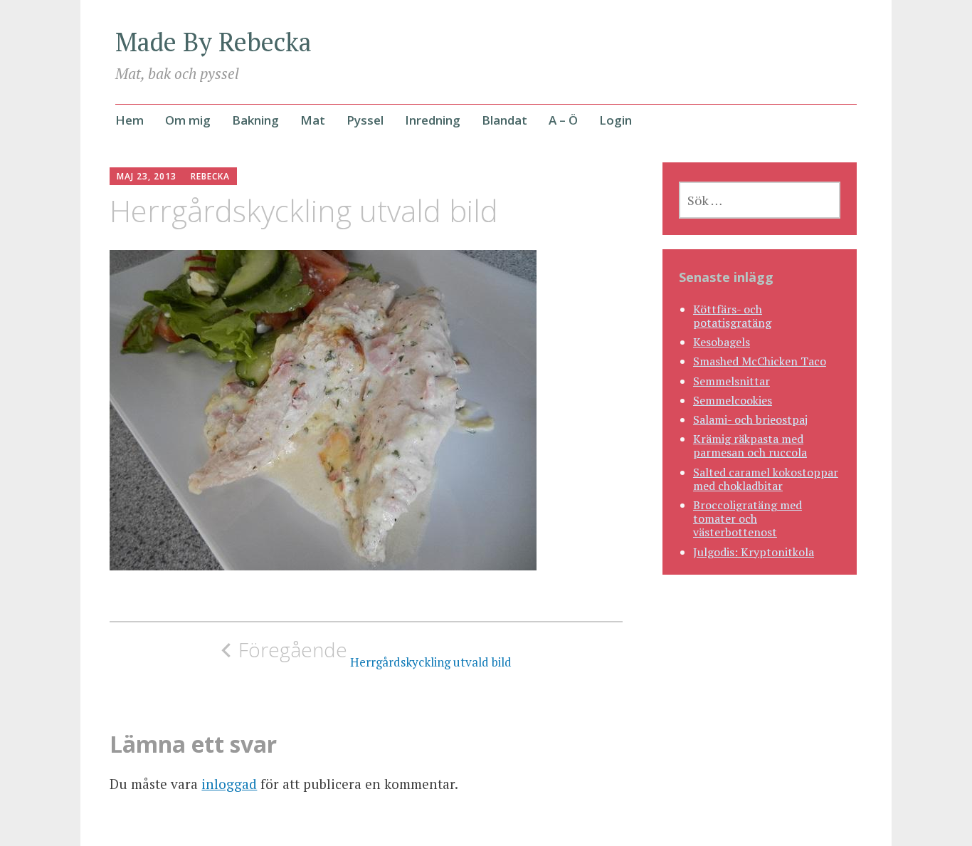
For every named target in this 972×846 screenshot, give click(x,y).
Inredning (432, 120)
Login (615, 120)
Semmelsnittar (731, 381)
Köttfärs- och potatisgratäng (732, 315)
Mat (312, 120)
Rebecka (210, 176)
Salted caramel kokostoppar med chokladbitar (765, 479)
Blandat (504, 120)
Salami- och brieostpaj (750, 419)
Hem (129, 120)
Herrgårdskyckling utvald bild (375, 653)
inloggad (229, 784)
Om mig (188, 120)
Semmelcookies (732, 400)
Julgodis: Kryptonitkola (753, 552)
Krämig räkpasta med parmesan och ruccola (750, 445)
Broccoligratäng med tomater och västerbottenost (747, 518)
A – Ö (563, 120)
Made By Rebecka (213, 41)
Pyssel (365, 120)
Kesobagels (721, 342)
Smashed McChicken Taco (759, 361)
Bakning (255, 120)
